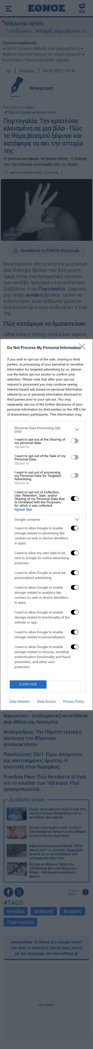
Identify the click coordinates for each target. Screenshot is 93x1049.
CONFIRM (28, 684)
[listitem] (46, 429)
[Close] (83, 348)
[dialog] (46, 524)
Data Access (46, 701)
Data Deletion (19, 701)
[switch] (74, 440)
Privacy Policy (73, 701)
